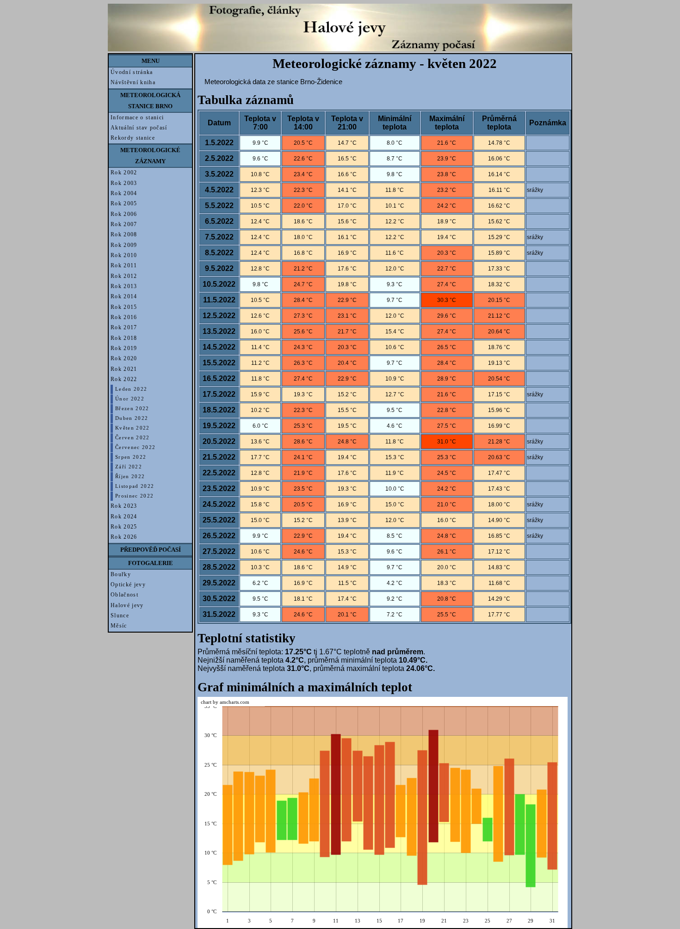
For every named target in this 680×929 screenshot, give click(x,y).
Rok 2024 (124, 516)
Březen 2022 (132, 408)
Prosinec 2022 (134, 495)
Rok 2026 (124, 537)
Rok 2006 (124, 214)
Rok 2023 (124, 506)
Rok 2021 (124, 369)
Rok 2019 (124, 348)
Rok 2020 (124, 358)
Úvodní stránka (132, 72)
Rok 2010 (124, 255)
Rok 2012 (124, 276)
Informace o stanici (137, 117)
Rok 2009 (124, 245)
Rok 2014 (124, 296)
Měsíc (119, 625)
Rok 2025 (124, 526)
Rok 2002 (124, 172)
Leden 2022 (131, 389)
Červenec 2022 (135, 447)
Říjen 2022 (130, 476)
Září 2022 (128, 466)
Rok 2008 (124, 234)
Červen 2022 (132, 437)
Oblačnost (124, 594)
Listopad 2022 (134, 486)
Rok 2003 (124, 183)
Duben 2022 (131, 418)
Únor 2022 (129, 398)
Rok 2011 (124, 265)
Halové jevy (127, 605)
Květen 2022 (132, 428)
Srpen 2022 (130, 457)
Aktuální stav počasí (139, 127)
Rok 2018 (124, 338)
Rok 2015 (124, 307)
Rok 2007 (124, 224)
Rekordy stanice (133, 138)
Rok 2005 (124, 203)
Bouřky (121, 574)
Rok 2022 (124, 379)
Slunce (120, 615)
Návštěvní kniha (133, 82)
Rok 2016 (124, 317)
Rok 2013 (124, 286)
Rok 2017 (124, 327)
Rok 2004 (124, 193)
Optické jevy (128, 584)
